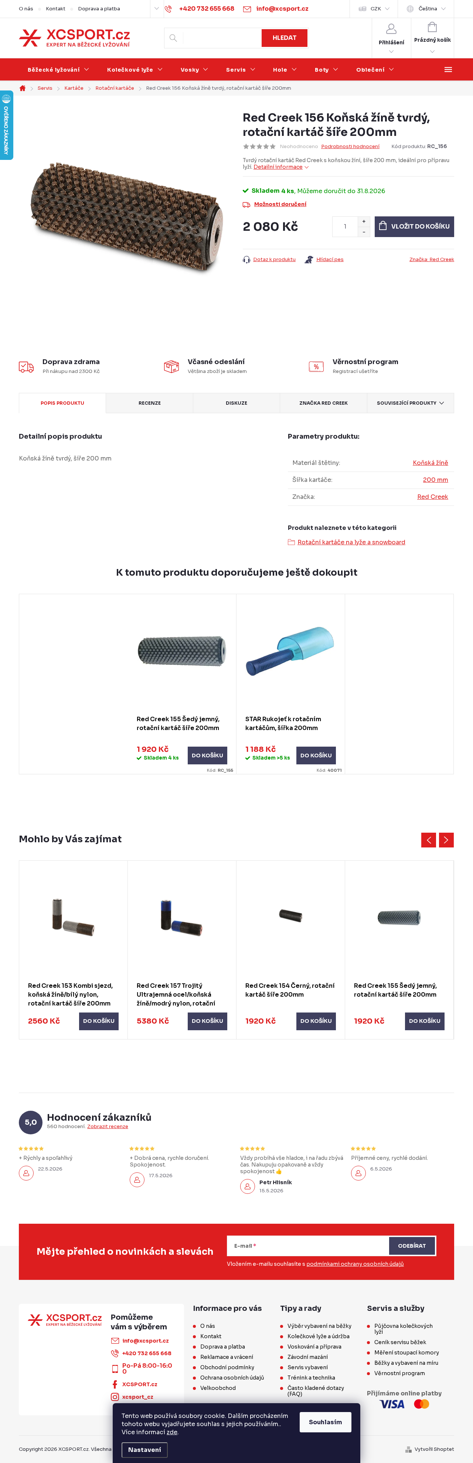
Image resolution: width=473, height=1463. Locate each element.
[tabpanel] (182, 684)
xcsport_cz (137, 1397)
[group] (73, 950)
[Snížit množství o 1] (364, 232)
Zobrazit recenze (107, 1127)
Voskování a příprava (314, 1347)
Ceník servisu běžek (400, 1342)
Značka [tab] (323, 403)
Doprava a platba (99, 9)
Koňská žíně (430, 463)
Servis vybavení (307, 1367)
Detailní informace (278, 167)
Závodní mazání (307, 1357)
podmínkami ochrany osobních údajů (355, 1264)
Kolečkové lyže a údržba (318, 1336)
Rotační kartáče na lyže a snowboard (351, 542)
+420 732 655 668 (146, 1353)
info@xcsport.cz (145, 1340)
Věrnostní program (399, 1373)
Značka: (431, 259)
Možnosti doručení (280, 204)
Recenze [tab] (150, 403)
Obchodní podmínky (227, 1367)
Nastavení (144, 1450)
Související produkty (406, 403)
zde (172, 1432)
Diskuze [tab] (236, 403)
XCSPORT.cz (139, 1384)
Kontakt (55, 9)
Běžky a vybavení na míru (406, 1363)
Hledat (285, 38)
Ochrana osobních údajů (232, 1377)
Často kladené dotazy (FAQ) (315, 1391)
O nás (26, 9)
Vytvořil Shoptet (434, 1449)
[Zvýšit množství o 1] (364, 222)
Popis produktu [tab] (62, 403)
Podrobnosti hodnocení (350, 147)
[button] (73, 1021)
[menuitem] (58, 69)
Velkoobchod (218, 1388)
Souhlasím (325, 1422)
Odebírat (412, 1246)
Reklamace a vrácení (226, 1357)
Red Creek (432, 497)
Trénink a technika (311, 1378)
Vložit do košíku (420, 226)
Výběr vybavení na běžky (319, 1326)
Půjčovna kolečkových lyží (403, 1329)
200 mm (435, 480)
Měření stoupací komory (406, 1353)
